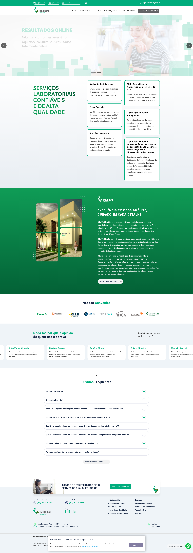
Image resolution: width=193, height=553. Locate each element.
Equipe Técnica (114, 507)
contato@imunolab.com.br (72, 3)
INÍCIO (74, 11)
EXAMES (98, 11)
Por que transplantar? (95, 391)
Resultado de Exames (117, 503)
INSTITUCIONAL (86, 11)
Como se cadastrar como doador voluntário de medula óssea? (95, 443)
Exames (138, 500)
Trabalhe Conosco (143, 510)
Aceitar (136, 545)
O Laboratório (114, 500)
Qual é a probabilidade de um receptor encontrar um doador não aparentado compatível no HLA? (95, 435)
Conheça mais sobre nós (108, 281)
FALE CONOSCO (129, 11)
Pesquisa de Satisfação (118, 513)
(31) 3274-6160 (40, 3)
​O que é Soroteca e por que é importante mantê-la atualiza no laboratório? (95, 417)
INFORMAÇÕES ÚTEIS (112, 11)
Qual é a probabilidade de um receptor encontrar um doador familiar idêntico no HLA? (95, 426)
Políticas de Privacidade (145, 507)
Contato (138, 513)
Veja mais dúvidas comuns (94, 462)
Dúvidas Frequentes (143, 503)
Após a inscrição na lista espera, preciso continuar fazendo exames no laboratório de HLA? (95, 409)
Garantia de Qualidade (117, 510)
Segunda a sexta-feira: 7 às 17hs (150, 3)
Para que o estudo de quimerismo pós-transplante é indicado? (95, 452)
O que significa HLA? (95, 400)
